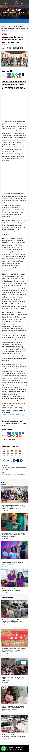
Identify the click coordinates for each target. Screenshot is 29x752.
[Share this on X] (23, 74)
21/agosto (6, 510)
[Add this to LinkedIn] (19, 74)
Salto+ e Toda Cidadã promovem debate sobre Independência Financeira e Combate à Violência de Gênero (14, 534)
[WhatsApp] (13, 74)
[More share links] (20, 77)
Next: (13, 474)
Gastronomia (6, 644)
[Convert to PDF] (17, 77)
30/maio (5, 592)
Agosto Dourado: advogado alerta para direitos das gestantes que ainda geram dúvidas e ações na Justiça (13, 707)
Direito (4, 702)
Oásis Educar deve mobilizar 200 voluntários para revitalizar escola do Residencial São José (12, 562)
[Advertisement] (14, 105)
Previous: (14, 467)
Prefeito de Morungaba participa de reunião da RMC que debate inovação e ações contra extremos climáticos (14, 621)
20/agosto (6, 624)
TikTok (22, 4)
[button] (2, 21)
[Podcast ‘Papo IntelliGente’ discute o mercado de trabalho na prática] (14, 578)
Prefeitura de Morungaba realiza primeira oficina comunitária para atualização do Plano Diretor (13, 679)
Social (4, 34)
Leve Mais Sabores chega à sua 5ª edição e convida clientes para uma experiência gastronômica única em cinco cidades (14, 650)
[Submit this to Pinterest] (9, 77)
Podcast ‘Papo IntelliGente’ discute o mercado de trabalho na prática (12, 589)
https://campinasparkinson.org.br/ (15, 415)
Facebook (5, 4)
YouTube (17, 4)
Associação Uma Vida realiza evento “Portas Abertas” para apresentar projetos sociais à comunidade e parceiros (14, 506)
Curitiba (5, 731)
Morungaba (5, 616)
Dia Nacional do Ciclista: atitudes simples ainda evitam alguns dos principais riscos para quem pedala (13, 736)
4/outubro (6, 44)
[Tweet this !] (16, 74)
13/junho (5, 566)
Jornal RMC (14, 10)
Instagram (11, 4)
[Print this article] (13, 77)
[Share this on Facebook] (9, 74)
